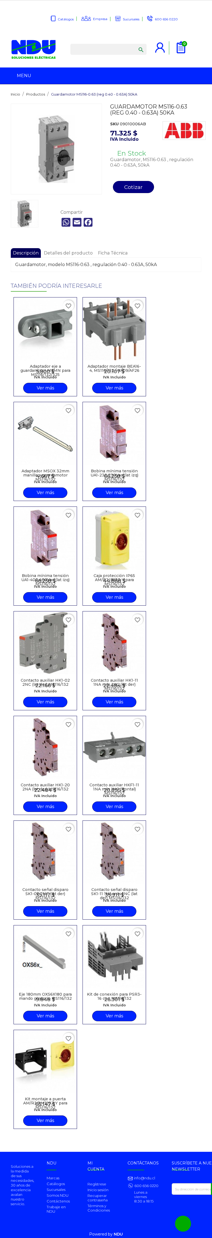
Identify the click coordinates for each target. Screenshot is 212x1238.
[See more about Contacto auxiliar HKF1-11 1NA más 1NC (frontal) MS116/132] (114, 747)
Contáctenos (58, 1201)
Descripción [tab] (26, 253)
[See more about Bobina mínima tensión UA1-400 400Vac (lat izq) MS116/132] (45, 538)
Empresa (100, 19)
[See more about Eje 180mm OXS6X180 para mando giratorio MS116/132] (45, 956)
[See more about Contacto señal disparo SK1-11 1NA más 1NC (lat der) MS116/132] (114, 852)
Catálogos (66, 19)
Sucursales (131, 19)
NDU (118, 1234)
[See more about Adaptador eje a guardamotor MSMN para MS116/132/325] (45, 328)
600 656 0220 (166, 19)
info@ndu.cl (144, 1178)
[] (135, 44)
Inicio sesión (98, 1190)
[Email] (77, 222)
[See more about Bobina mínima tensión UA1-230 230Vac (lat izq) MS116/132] (114, 433)
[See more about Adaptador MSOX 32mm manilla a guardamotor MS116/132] (45, 433)
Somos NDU (57, 1195)
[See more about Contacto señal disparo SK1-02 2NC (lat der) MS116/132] (45, 852)
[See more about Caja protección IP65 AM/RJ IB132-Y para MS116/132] (114, 538)
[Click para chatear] (183, 1224)
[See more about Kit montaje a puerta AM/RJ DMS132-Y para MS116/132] (45, 1061)
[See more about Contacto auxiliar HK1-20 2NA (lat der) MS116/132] (45, 747)
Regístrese (97, 1184)
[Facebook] (88, 222)
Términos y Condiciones (99, 1208)
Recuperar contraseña (98, 1197)
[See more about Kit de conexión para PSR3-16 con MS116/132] (114, 956)
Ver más (45, 388)
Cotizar (133, 187)
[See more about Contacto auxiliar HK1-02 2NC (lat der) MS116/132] (45, 642)
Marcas (53, 1178)
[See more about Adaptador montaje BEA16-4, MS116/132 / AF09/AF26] (114, 328)
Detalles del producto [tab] (68, 253)
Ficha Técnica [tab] (113, 253)
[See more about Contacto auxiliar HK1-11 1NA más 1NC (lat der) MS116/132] (114, 642)
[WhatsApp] (65, 222)
